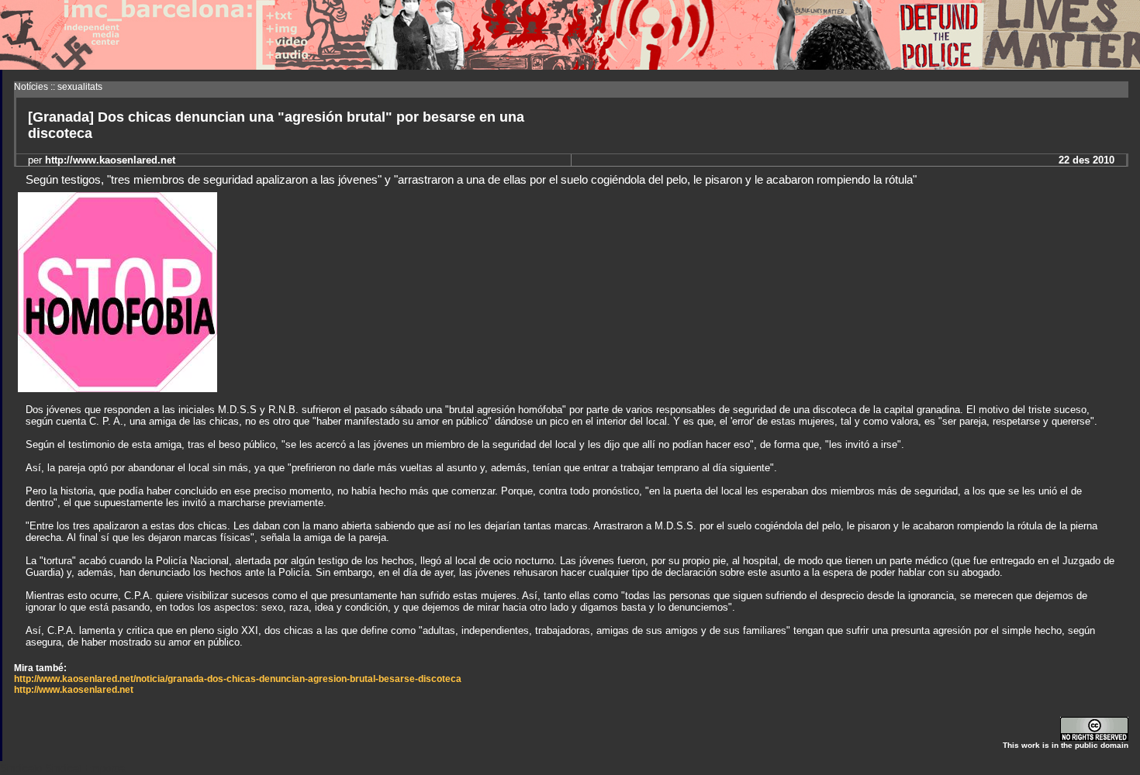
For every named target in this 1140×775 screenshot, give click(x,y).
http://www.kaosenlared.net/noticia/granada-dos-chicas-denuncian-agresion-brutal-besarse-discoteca (237, 678)
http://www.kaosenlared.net (73, 689)
